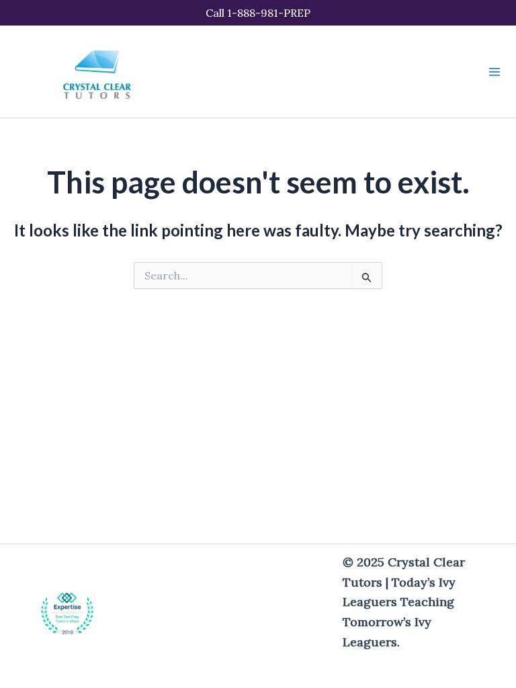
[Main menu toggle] (494, 72)
